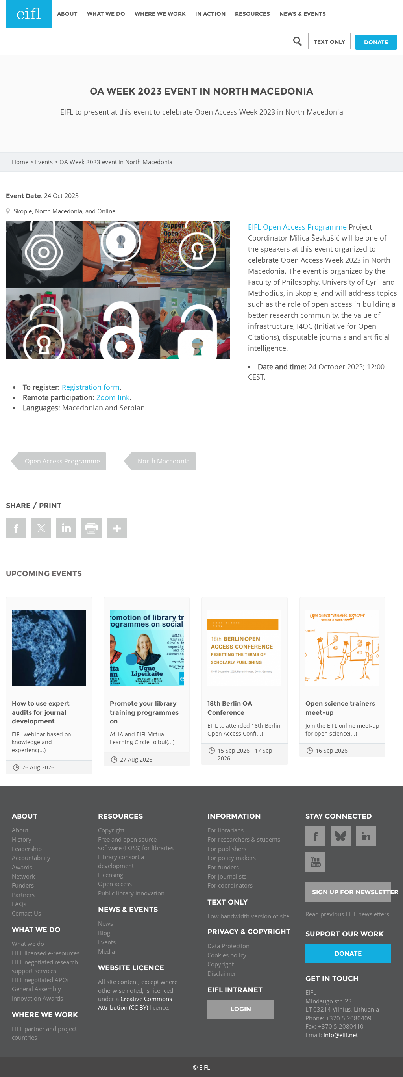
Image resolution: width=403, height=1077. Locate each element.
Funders (23, 885)
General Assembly (36, 989)
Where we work (160, 13)
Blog (104, 933)
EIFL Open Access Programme (297, 227)
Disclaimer (221, 973)
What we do (28, 943)
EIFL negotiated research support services (45, 966)
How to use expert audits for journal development (41, 712)
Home (20, 162)
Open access (115, 884)
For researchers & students (243, 839)
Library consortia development (121, 861)
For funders (223, 867)
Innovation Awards (37, 998)
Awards (22, 867)
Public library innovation (131, 893)
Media (106, 951)
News (105, 923)
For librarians (225, 830)
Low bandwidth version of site (248, 916)
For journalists (226, 876)
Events (44, 162)
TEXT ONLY (329, 41)
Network (23, 876)
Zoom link (112, 397)
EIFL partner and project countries (44, 1033)
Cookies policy (226, 955)
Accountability (31, 858)
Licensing (110, 875)
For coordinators (230, 885)
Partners (23, 895)
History (21, 839)
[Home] (29, 14)
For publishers (226, 849)
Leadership (27, 849)
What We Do (106, 13)
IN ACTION (210, 13)
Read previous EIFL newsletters (347, 914)
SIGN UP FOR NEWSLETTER (352, 892)
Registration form (91, 387)
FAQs (19, 904)
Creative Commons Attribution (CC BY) (135, 1003)
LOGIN (241, 1009)
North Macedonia (164, 461)
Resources (252, 13)
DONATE (376, 42)
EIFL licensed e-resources (45, 953)
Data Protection (228, 946)
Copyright (111, 830)
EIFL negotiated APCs (40, 980)
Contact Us (26, 913)
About (67, 13)
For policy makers (231, 858)
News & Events (302, 13)
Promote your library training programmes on (144, 712)
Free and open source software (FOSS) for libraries (136, 843)
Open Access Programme (62, 461)
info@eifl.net (341, 1035)
